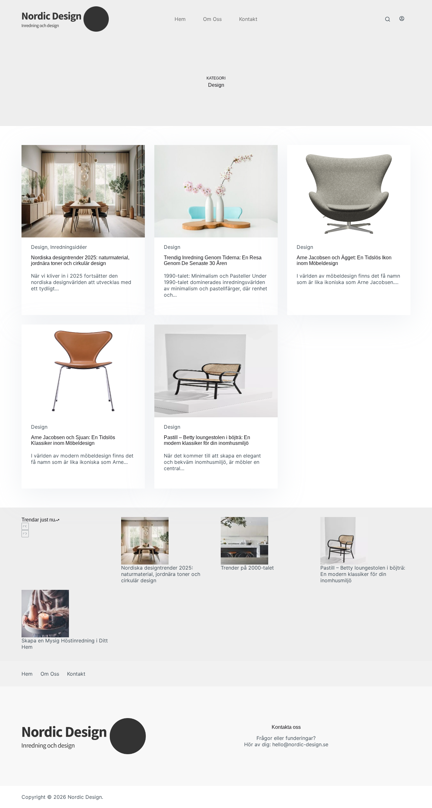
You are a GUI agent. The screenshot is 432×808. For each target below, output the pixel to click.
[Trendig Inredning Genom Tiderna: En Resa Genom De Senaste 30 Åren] (216, 191)
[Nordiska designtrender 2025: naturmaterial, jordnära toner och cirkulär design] (83, 191)
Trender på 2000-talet (247, 568)
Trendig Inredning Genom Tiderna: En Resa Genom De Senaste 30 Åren (213, 260)
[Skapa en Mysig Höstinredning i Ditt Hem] (67, 613)
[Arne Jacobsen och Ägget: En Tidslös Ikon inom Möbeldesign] (348, 191)
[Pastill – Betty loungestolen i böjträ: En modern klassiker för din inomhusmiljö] (216, 371)
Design (39, 247)
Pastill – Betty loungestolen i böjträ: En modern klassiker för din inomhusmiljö (207, 440)
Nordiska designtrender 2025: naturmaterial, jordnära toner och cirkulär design (80, 260)
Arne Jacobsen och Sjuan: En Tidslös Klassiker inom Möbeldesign (73, 440)
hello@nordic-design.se (300, 744)
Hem (180, 19)
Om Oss (212, 19)
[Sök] (387, 19)
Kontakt (248, 19)
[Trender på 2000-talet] (266, 541)
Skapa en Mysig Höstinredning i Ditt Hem (65, 643)
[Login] (401, 19)
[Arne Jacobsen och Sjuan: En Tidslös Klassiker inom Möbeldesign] (83, 371)
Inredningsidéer (68, 247)
